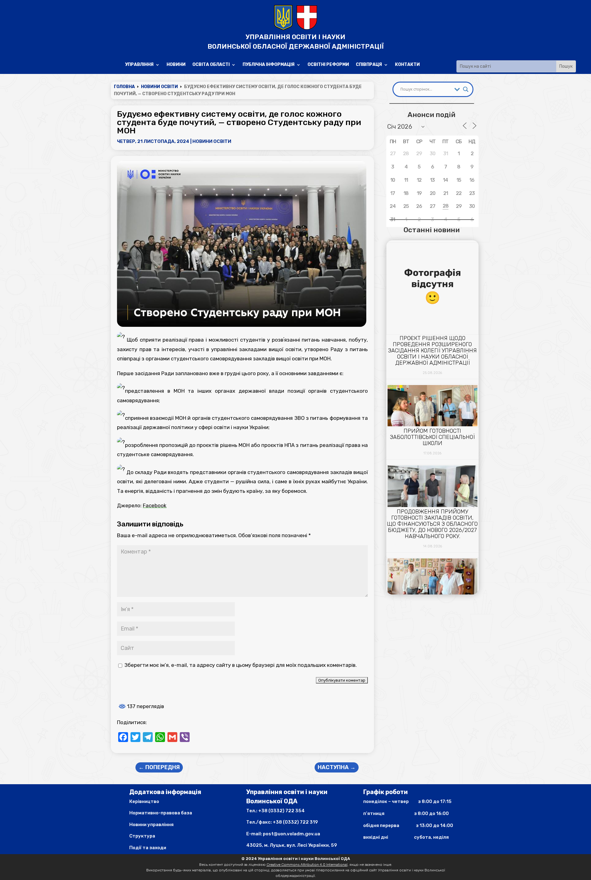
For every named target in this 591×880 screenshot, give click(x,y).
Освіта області (211, 65)
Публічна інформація (269, 65)
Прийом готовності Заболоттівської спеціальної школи (432, 437)
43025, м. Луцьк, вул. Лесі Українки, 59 (291, 845)
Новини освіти (211, 141)
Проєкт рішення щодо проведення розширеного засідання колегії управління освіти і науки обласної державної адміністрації (432, 350)
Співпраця (369, 65)
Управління (139, 65)
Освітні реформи (328, 65)
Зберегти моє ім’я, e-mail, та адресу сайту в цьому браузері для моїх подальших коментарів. (240, 665)
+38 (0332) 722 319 (295, 822)
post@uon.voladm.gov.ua (291, 834)
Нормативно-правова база (160, 813)
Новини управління (151, 824)
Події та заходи (147, 847)
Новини (176, 65)
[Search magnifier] (465, 89)
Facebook (155, 505)
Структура (142, 836)
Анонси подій (431, 114)
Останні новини (432, 229)
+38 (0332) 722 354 (281, 810)
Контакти (407, 65)
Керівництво (144, 801)
